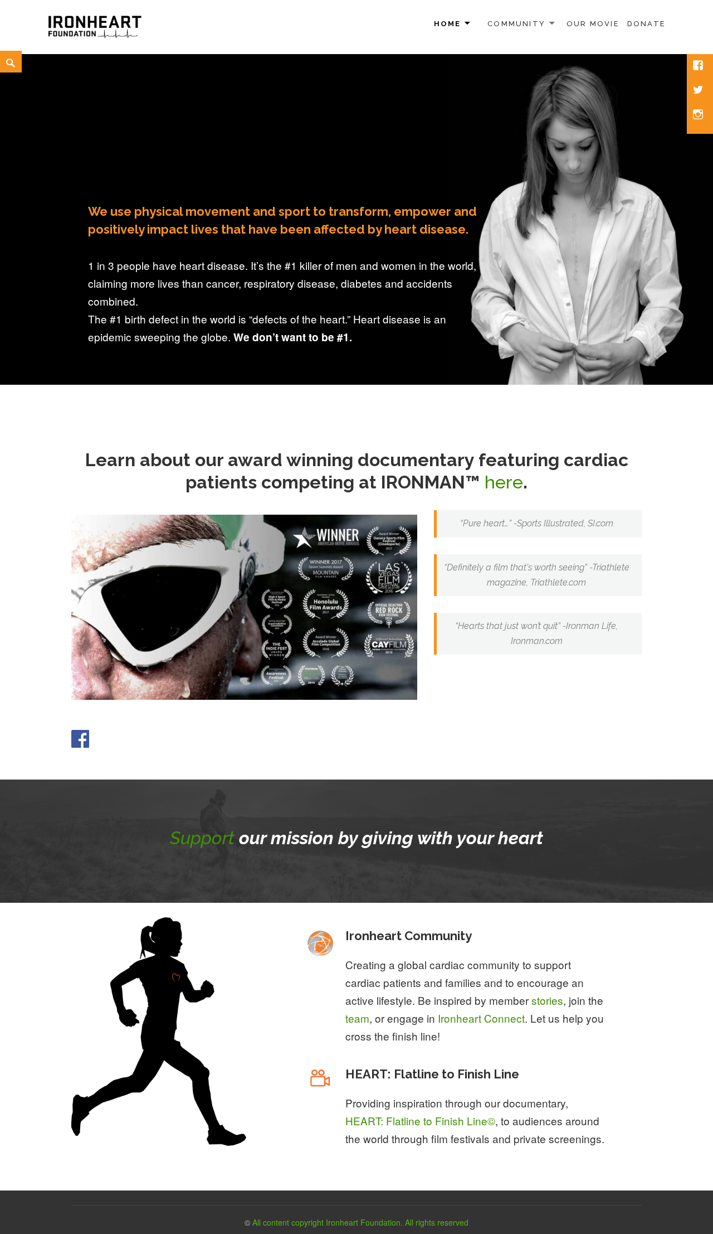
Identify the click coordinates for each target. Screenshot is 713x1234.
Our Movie (593, 24)
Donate (646, 24)
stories (547, 1000)
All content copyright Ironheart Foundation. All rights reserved (360, 1222)
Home (447, 24)
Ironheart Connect (481, 1017)
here (504, 482)
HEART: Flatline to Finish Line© (420, 1120)
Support (202, 837)
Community (516, 24)
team (357, 1017)
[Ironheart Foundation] (95, 24)
